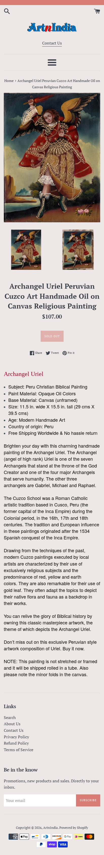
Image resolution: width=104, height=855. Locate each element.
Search (10, 717)
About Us (12, 723)
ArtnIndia (50, 828)
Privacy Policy (16, 737)
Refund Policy (16, 743)
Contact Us (52, 43)
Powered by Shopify (73, 828)
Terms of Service (18, 749)
